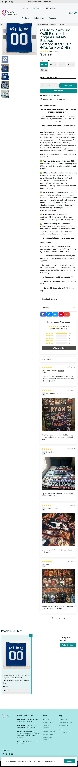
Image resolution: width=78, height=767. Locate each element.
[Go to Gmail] (67, 314)
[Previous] (5, 31)
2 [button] (55, 618)
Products (25, 18)
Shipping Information (66, 723)
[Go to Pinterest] (12, 2)
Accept (70, 761)
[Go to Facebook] (3, 2)
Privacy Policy (48, 723)
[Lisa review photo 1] (58, 586)
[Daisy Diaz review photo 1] (58, 473)
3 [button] (59, 618)
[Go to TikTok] (9, 2)
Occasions (50, 8)
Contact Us (63, 719)
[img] (47, 367)
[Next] (5, 70)
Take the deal (67, 645)
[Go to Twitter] (6, 2)
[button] (45, 51)
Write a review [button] (59, 348)
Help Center (39, 18)
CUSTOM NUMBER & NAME (49, 77)
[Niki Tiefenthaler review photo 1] (58, 414)
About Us (52, 18)
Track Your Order (64, 732)
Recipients (37, 8)
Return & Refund (48, 734)
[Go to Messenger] (49, 314)
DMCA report (63, 726)
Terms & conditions (46, 727)
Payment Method (49, 731)
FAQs (60, 729)
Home (25, 8)
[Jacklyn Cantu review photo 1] (58, 529)
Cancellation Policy (47, 739)
